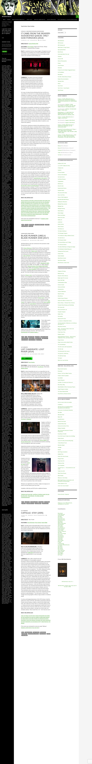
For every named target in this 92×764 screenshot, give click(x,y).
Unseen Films (60, 253)
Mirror (6, 562)
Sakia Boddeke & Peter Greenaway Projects (66, 386)
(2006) (6, 274)
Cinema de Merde (61, 286)
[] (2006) (6, 267)
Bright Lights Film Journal (63, 277)
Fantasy (23, 503)
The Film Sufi (60, 349)
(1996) (6, 366)
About (4, 19)
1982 (23, 336)
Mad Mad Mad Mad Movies (63, 199)
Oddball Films (60, 454)
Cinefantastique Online (62, 282)
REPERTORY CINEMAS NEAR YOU (39, 19)
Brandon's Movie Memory (63, 275)
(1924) (5, 304)
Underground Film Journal (63, 251)
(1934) (5, 113)
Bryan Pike (60, 541)
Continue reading (34, 332)
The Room (23, 419)
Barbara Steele (24, 368)
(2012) (8, 115)
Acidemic (59, 170)
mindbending (30, 552)
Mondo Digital (60, 213)
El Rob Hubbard (61, 529)
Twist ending (24, 635)
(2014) (4, 374)
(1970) (7, 133)
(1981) (5, 372)
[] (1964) (6, 301)
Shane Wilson (34, 40)
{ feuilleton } (60, 404)
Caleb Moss (60, 539)
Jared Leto (32, 338)
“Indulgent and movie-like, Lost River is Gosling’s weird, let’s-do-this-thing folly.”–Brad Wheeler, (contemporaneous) (35, 496)
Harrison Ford (25, 338)
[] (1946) (6, 101)
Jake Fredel (60, 525)
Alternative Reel (61, 414)
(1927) (8, 325)
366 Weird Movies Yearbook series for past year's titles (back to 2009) (67, 586)
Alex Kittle (60, 412)
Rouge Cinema (61, 339)
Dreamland (60, 371)
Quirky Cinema (61, 224)
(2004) (38, 266)
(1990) (8, 88)
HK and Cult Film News (62, 192)
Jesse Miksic (60, 538)
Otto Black (60, 516)
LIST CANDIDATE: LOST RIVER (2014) (32, 350)
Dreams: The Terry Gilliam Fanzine (65, 373)
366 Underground (61, 45)
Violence (31, 226)
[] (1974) (6, 530)
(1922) (5, 347)
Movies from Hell (61, 217)
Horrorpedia (60, 316)
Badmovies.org (61, 273)
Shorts (59, 83)
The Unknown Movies (62, 244)
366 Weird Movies (6, 16)
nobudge (59, 447)
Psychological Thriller (33, 633)
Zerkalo (8, 562)
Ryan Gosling (30, 46)
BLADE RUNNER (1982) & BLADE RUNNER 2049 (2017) (35, 236)
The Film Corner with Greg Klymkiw (65, 346)
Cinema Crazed (61, 284)
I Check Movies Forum (62, 442)
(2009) (4, 87)
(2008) (4, 127)
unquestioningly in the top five (40, 178)
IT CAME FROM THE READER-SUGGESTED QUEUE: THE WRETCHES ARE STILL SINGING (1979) (66, 113)
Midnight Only (60, 206)
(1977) (5, 198)
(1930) (8, 292)
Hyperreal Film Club (62, 318)
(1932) (4, 224)
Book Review (60, 51)
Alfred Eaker (34, 240)
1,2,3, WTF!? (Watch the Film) (64, 165)
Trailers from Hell (61, 471)
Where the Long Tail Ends (63, 360)
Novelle (59, 449)
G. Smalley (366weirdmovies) (63, 544)
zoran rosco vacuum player (63, 485)
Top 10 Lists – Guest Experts (63, 88)
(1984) (7, 74)
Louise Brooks (33, 303)
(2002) (8, 72)
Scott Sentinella (61, 543)
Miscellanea (60, 74)
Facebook (60, 150)
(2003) (7, 153)
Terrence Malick (43, 440)
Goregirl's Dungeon (62, 311)
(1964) (5, 185)
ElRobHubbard (61, 112)
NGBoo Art (60, 219)
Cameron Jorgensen (62, 531)
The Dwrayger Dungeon (62, 233)
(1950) (5, 354)
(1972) (6, 179)
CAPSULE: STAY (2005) (32, 513)
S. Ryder (59, 542)
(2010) (7, 468)
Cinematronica (61, 289)
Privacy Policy (29, 19)
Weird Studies (60, 475)
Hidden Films (60, 314)
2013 (23, 224)
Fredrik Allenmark (61, 514)
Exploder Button (61, 190)
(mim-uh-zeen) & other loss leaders (65, 402)
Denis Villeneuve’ (28, 248)
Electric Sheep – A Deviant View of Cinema (66, 302)
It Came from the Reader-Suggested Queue (35, 31)
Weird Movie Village (62, 260)
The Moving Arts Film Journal (63, 351)
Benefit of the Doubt (62, 421)
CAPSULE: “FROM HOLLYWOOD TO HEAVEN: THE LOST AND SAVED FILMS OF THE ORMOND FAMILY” (66, 105)
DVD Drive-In (60, 183)
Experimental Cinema (62, 188)
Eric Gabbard (60, 526)
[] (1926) (7, 355)
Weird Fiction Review (62, 473)
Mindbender (43, 632)
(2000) (5, 316)
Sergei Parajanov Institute (63, 389)
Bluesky (59, 145)
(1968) (8, 93)
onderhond (60, 222)
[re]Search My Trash (62, 163)
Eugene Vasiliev (61, 551)
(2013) (7, 196)
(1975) (4, 595)
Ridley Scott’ (34, 251)
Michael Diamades (61, 519)
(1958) (4, 478)
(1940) (9, 211)
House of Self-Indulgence (63, 197)
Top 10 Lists (60, 85)
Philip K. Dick (29, 275)
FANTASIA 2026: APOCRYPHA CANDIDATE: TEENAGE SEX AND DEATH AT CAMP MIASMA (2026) (67, 101)
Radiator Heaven (61, 334)
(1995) (6, 464)
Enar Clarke (60, 517)
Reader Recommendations (63, 79)
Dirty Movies (60, 296)
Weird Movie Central (62, 258)
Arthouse (32, 224)
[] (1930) (7, 118)
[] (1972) (6, 419)
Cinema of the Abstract (62, 174)
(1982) (6, 223)
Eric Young (60, 554)
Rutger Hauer (41, 297)
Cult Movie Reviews (62, 179)
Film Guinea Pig (61, 307)
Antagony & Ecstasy (62, 271)
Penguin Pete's (61, 458)
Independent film (30, 503)
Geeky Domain (61, 438)
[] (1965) (6, 207)
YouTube (59, 154)
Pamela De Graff (61, 518)
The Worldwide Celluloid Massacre (65, 249)
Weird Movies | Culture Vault (63, 262)
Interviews (60, 67)
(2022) (6, 539)
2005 (23, 632)
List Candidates (24, 347)
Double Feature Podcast (62, 298)
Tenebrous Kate (61, 463)
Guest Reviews (61, 65)
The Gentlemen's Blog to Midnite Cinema (66, 235)
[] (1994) (7, 135)
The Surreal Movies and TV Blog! (64, 242)
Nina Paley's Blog (61, 384)
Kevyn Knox (60, 534)
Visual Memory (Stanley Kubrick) (64, 393)
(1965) (8, 365)
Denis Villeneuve (44, 336)
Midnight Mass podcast (62, 203)
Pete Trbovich (60, 549)
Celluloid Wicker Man (62, 423)
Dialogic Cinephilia (61, 428)
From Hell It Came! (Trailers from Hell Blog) (66, 436)
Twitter (59, 152)
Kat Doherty (60, 521)
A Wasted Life (60, 167)
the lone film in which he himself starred (29, 185)
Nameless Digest (61, 445)
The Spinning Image (62, 355)
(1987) (5, 116)
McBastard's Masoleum (62, 201)
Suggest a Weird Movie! (51, 19)
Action (26, 224)
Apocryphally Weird (61, 49)
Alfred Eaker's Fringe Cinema (27, 233)
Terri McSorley (61, 535)
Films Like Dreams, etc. (62, 309)
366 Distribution (61, 40)
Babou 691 (60, 416)
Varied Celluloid (61, 255)
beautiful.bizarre (61, 419)
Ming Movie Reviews (62, 326)
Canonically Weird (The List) (63, 54)
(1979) (4, 425)
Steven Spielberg (32, 269)
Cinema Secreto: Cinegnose (63, 494)
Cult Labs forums (61, 176)
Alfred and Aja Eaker (62, 523)
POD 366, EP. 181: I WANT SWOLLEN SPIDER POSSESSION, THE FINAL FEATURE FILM (67, 136)
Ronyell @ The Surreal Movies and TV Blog (66, 129)
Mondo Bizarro (61, 210)
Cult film (37, 336)
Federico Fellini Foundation (63, 375)
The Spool (60, 358)
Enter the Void (60, 185)
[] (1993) (6, 375)
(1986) (7, 234)
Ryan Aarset (60, 513)
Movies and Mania (61, 215)
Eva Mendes (40, 366)
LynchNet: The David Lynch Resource (65, 382)
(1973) (5, 84)
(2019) (6, 555)
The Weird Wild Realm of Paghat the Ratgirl (66, 246)
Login (3, 37)
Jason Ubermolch (61, 550)
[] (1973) (7, 281)
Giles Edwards (61, 524)
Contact (8, 19)
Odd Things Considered (62, 451)
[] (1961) (7, 295)
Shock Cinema (61, 226)
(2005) (6, 228)
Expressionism (24, 332)
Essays (59, 63)
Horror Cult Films (61, 194)
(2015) (8, 308)
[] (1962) (7, 205)
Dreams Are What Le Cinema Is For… (65, 300)
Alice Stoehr (60, 547)
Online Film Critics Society (63, 456)
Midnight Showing (61, 208)
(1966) (4, 361)
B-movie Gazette (61, 172)
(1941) (5, 246)
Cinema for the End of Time (63, 425)
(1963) (7, 66)
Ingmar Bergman (61, 380)
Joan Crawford (47, 302)
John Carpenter (26, 255)
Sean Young (39, 339)
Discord (59, 148)
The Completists (61, 465)
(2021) (9, 593)
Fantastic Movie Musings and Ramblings (66, 305)
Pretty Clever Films (61, 332)
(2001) (5, 134)
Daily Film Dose (61, 293)
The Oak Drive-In (61, 237)
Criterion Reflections (62, 291)
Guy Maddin (60, 377)
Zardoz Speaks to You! (62, 483)
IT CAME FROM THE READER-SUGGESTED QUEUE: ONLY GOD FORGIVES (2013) (35, 35)
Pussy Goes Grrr (61, 460)
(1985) (9, 126)
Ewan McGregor (31, 522)
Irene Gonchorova (61, 527)
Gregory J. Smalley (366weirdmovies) (37, 515)
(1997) (5, 309)
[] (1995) (7, 140)
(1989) (7, 151)
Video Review (60, 90)
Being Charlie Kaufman (62, 368)
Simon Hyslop (60, 530)
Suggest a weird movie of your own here (30, 627)
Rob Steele (60, 545)
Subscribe (4, 51)
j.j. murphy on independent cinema (65, 320)
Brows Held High (61, 280)
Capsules (23, 31)
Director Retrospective (62, 60)
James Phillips (60, 540)
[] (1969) (7, 145)
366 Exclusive (60, 42)
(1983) (44, 263)
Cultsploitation (60, 181)
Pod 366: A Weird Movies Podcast (64, 76)
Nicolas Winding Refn (33, 43)
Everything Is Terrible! (62, 433)
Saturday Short (61, 81)
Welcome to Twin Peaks (62, 477)
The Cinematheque (61, 344)
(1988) (10, 78)
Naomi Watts (44, 522)
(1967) (8, 108)
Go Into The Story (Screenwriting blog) (65, 440)
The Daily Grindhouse (62, 231)
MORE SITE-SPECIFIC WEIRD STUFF (18, 19)
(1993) (6, 406)
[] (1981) (7, 587)
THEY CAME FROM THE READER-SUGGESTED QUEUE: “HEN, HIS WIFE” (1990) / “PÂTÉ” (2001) (67, 131)
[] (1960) (6, 251)
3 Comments (41, 240)
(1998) (6, 215)
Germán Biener (61, 515)
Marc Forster (36, 632)
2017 (26, 336)
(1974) (4, 411)
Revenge (47, 224)
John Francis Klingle (62, 533)
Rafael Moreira (61, 536)
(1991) (5, 171)
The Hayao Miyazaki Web (63, 391)
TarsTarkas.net (61, 228)
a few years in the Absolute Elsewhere (65, 410)
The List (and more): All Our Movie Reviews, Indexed (67, 19)
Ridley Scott (45, 338)
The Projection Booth (62, 240)
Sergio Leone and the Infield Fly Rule (65, 342)
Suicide (48, 633)
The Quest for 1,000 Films (63, 353)
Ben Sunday (60, 548)
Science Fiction (32, 339)
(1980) (8, 83)
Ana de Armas (31, 336)
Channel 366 (60, 58)
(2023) (5, 523)
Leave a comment (42, 40)
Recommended (38, 503)
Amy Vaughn (60, 552)
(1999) (8, 220)
